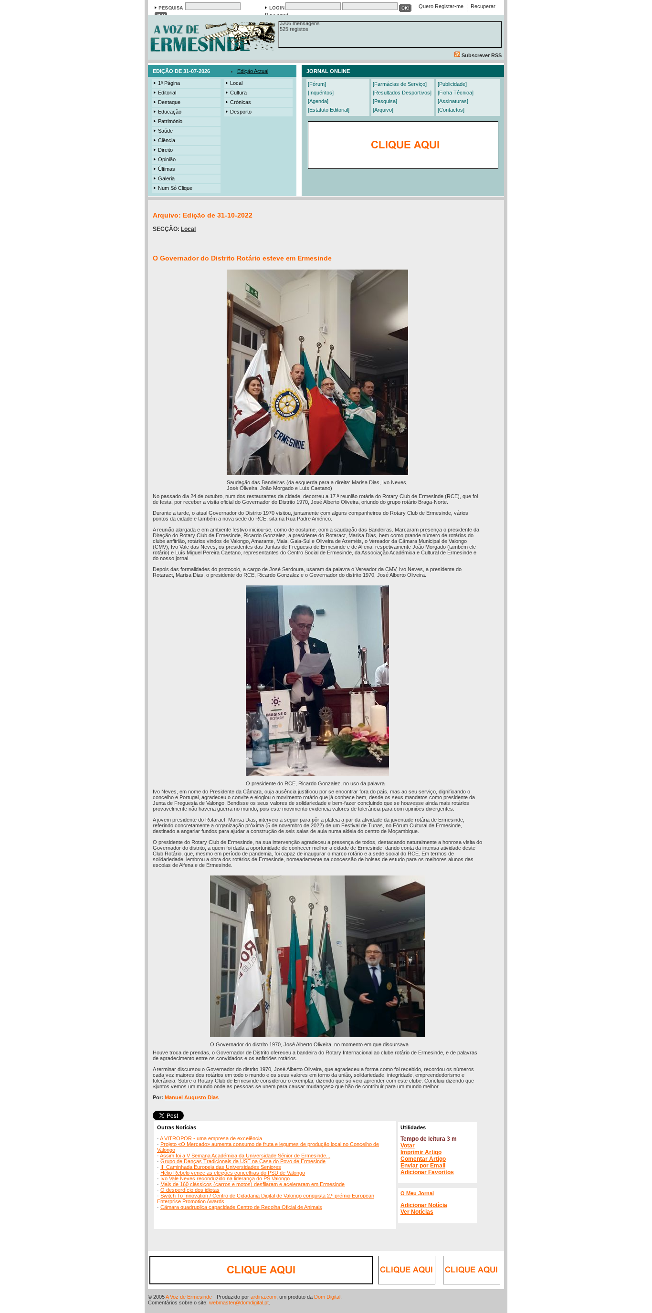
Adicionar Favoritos (427, 1172)
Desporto (241, 112)
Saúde (165, 131)
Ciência (166, 140)
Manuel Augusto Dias (192, 1097)
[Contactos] (451, 110)
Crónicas (240, 102)
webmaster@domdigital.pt (239, 1302)
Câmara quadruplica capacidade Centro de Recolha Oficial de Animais (241, 1207)
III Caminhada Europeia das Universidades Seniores (220, 1167)
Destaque (169, 102)
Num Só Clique (175, 188)
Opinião (167, 159)
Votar (407, 1145)
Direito (165, 150)
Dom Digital (327, 1297)
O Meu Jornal (417, 1193)
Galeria (166, 178)
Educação (169, 112)
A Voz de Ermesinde (189, 1297)
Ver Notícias (416, 1212)
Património (170, 121)
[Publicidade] (452, 84)
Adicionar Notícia (423, 1205)
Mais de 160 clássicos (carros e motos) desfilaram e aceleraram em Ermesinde (252, 1184)
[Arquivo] (383, 110)
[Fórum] (317, 84)
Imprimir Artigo (421, 1152)
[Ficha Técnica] (455, 92)
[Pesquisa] (385, 101)
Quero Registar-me (441, 6)
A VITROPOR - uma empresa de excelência (211, 1138)
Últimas (166, 169)
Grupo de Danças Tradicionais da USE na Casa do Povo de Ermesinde (243, 1161)
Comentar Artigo (423, 1159)
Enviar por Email (422, 1165)
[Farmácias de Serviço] (400, 84)
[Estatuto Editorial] (328, 110)
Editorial (167, 92)
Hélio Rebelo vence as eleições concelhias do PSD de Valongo (232, 1173)
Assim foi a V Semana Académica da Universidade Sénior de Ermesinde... (245, 1155)
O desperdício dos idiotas (190, 1190)
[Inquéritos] (321, 92)
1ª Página (169, 83)
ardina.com (263, 1297)
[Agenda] (318, 101)
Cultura (238, 92)
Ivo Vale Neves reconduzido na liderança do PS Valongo (225, 1178)
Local (236, 83)
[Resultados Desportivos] (402, 92)
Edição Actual (252, 71)
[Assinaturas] (453, 101)
